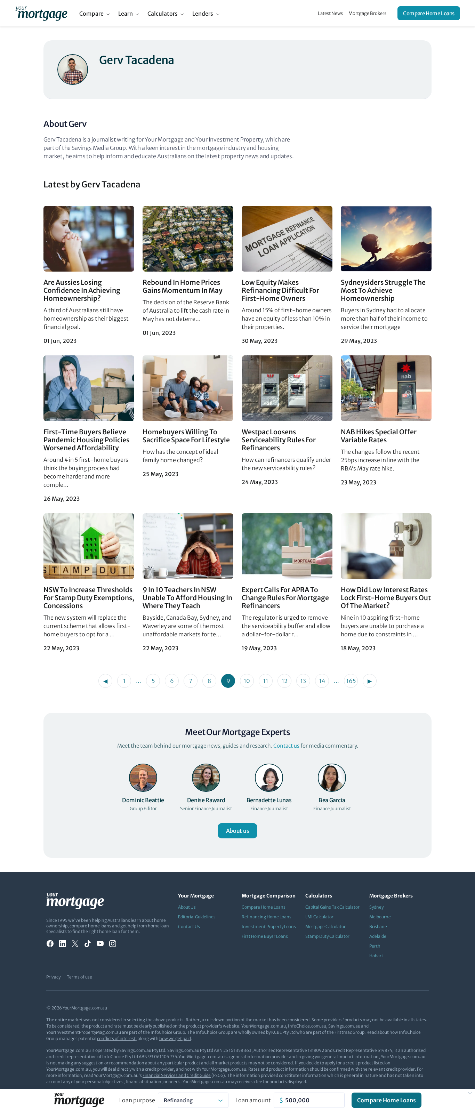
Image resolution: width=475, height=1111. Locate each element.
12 (285, 680)
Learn (125, 13)
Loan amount (253, 1100)
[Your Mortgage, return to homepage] (41, 13)
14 (322, 680)
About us (237, 830)
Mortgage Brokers (367, 13)
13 (303, 680)
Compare (91, 13)
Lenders (202, 13)
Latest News (330, 13)
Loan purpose (137, 1100)
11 (265, 680)
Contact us (286, 745)
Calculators (162, 13)
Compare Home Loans (428, 13)
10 (247, 680)
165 (351, 680)
